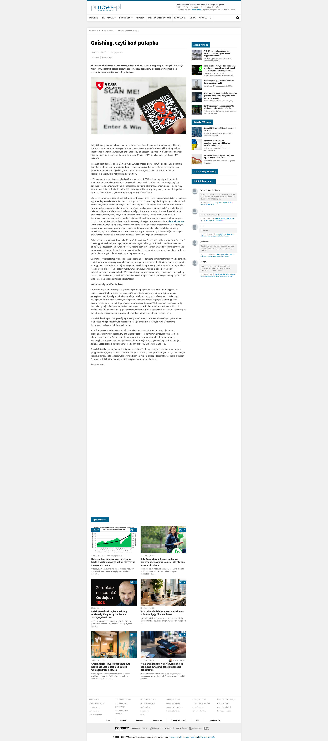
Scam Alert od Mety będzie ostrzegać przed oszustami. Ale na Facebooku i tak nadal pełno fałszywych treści (219, 68)
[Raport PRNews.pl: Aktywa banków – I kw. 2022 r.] (197, 132)
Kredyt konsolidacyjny (97, 703)
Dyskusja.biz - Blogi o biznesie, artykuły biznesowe (195, 728)
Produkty (124, 18)
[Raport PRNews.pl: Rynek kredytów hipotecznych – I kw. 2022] (197, 159)
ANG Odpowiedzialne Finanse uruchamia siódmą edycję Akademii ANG (162, 613)
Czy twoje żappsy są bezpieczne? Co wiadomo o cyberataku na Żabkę (219, 107)
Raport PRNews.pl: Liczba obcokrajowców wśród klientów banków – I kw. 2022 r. (217, 143)
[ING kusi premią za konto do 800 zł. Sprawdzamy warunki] (197, 84)
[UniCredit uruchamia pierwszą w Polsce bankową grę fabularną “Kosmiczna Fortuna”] (195, 263)
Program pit (144, 711)
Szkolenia (180, 18)
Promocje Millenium (199, 711)
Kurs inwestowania (95, 715)
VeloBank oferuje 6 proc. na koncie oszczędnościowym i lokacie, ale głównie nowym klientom (163, 562)
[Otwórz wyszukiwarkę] (237, 18)
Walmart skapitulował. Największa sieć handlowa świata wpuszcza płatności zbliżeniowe (162, 666)
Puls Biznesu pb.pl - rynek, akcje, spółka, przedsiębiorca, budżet (206, 728)
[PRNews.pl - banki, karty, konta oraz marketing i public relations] (105, 7)
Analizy (140, 18)
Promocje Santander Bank (201, 703)
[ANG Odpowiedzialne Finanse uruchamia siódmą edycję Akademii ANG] (163, 592)
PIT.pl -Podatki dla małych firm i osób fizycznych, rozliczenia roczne (145, 728)
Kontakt (123, 720)
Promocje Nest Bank (224, 711)
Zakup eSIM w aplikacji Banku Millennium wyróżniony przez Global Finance (217, 235)
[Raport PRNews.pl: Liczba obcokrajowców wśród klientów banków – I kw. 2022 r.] (197, 144)
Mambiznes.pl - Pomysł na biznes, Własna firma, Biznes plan (181, 728)
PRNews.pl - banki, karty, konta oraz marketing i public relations (167, 728)
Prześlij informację (178, 720)
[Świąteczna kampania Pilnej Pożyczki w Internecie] (195, 191)
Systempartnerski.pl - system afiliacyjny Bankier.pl (154, 728)
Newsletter (205, 18)
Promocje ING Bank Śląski (226, 700)
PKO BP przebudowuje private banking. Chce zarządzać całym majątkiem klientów (217, 53)
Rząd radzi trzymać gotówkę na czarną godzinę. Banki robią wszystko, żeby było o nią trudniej (220, 95)
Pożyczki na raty (94, 707)
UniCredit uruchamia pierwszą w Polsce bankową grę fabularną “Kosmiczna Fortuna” (218, 275)
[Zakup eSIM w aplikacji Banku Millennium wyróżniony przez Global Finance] (195, 227)
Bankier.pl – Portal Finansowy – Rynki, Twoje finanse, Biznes (135, 728)
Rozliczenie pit (145, 707)
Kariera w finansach (159, 18)
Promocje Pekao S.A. (173, 700)
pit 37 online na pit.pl (147, 703)
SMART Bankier (94, 700)
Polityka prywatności (206, 737)
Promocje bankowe (173, 711)
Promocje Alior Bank (199, 700)
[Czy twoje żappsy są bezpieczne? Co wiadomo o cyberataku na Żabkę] (197, 109)
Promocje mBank (223, 703)
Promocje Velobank (224, 707)
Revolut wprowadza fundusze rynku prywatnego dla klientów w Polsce (217, 219)
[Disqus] (138, 410)
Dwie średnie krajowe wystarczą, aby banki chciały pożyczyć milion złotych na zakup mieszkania (113, 562)
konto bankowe (176, 221)
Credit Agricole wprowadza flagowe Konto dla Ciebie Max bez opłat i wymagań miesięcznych (110, 666)
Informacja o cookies (188, 737)
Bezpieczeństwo (106, 57)
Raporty (93, 18)
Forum (192, 18)
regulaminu (174, 737)
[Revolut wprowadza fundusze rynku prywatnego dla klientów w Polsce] (195, 211)
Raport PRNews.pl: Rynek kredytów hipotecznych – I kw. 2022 (219, 156)
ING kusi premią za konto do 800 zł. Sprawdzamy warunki (219, 82)
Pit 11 (142, 715)
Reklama (139, 720)
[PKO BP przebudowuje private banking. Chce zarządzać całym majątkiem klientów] (197, 55)
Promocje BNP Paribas (173, 703)
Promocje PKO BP (198, 707)
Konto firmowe (94, 711)
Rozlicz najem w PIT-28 (148, 700)
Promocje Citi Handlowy (174, 707)
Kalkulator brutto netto (123, 700)
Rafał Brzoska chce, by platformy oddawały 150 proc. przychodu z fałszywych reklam (109, 614)
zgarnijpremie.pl (215, 720)
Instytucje (107, 18)
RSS (197, 720)
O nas (108, 720)
